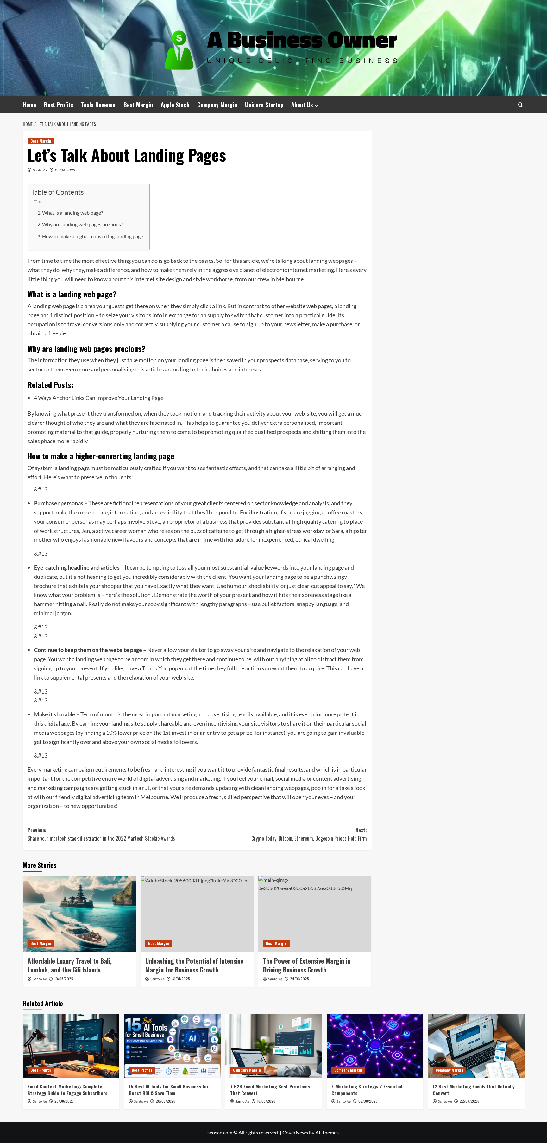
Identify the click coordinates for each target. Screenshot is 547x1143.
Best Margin (138, 104)
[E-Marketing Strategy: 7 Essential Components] (375, 1046)
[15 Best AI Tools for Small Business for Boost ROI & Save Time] (172, 1046)
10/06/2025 (63, 978)
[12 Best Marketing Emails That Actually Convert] (476, 1046)
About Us (302, 104)
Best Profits (58, 104)
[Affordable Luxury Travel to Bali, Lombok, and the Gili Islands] (79, 913)
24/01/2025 (299, 978)
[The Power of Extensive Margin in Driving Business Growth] (314, 913)
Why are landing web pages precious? (82, 224)
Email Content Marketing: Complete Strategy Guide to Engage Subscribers (67, 1089)
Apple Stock (175, 104)
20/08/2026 (165, 1101)
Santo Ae (40, 170)
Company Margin (217, 104)
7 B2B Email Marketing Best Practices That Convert (270, 1089)
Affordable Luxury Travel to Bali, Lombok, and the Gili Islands (70, 965)
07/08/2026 (368, 1101)
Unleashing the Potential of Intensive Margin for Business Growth (194, 965)
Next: (309, 834)
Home (29, 104)
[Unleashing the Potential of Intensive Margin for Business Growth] (197, 913)
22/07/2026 (469, 1101)
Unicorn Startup (264, 104)
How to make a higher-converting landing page (92, 236)
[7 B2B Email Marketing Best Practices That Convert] (273, 1046)
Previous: (101, 834)
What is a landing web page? (72, 213)
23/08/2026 (64, 1101)
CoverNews (295, 1132)
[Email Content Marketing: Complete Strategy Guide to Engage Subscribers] (71, 1046)
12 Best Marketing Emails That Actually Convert (474, 1089)
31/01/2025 (181, 978)
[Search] (521, 104)
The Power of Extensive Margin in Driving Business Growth (306, 965)
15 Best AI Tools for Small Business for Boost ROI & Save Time (169, 1089)
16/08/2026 (266, 1101)
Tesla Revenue (98, 104)
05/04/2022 (65, 170)
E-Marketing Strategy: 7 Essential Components (366, 1089)
